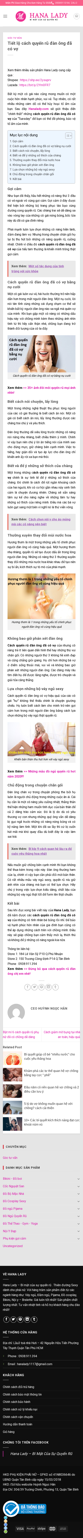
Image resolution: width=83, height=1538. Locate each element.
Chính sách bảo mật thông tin (22, 1394)
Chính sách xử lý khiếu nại (20, 1409)
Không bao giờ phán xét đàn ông (33, 165)
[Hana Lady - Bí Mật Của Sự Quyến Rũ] (41, 16)
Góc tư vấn (15, 38)
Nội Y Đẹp (9, 1231)
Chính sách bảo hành (16, 1402)
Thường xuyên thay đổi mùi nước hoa (36, 160)
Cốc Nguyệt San (13, 1186)
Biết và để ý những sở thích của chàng (37, 155)
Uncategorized (13, 1246)
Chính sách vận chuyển (18, 1417)
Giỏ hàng (8, 1432)
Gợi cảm (18, 141)
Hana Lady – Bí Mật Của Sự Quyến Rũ (41, 1453)
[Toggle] (78, 1178)
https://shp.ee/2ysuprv (35, 80)
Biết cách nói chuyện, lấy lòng (31, 151)
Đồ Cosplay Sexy (14, 1201)
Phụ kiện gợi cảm (14, 1238)
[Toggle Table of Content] (66, 135)
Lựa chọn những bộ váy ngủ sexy (34, 169)
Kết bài (17, 179)
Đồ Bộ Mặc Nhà (13, 1194)
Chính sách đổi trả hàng (18, 1387)
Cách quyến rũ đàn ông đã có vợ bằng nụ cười (42, 146)
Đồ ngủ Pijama (12, 1209)
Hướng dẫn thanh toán (17, 1424)
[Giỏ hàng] (77, 16)
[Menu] (5, 16)
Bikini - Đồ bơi (12, 1179)
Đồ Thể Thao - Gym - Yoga (20, 1223)
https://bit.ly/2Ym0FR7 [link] (34, 85)
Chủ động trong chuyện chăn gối (34, 174)
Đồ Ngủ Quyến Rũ (15, 1216)
